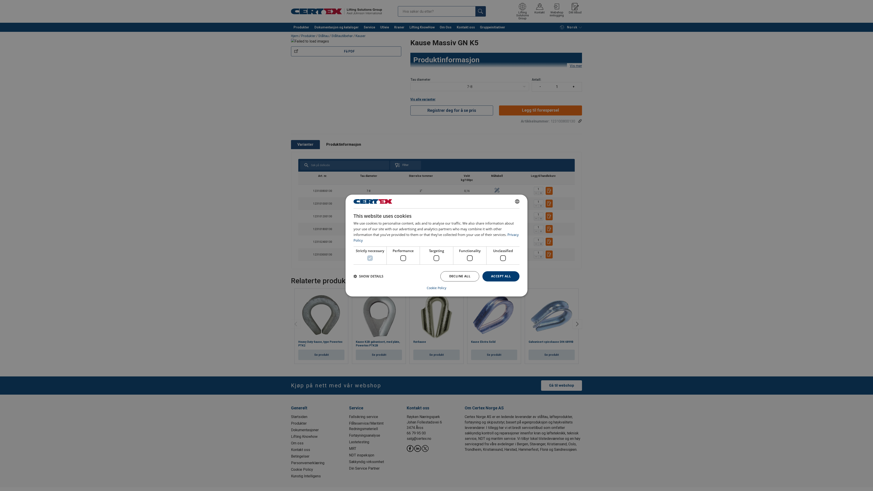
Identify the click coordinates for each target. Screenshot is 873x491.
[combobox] (517, 201)
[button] (368, 276)
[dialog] (436, 245)
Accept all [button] (501, 276)
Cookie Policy (436, 288)
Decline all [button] (459, 276)
